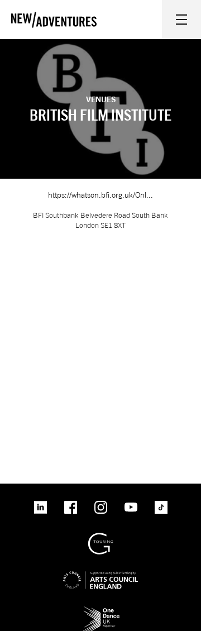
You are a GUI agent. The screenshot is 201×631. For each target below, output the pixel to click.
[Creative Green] (100, 537)
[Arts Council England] (100, 571)
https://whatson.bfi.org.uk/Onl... (100, 194)
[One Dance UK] (100, 610)
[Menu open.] (181, 19)
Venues (101, 99)
